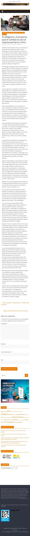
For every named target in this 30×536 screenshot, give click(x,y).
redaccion (12, 44)
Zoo (21, 422)
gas (27, 414)
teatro (3, 422)
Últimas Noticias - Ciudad (8, 32)
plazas (15, 420)
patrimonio (7, 419)
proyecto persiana (21, 419)
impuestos (5, 417)
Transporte (10, 422)
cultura (4, 414)
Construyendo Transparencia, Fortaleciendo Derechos (15, 303)
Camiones (16, 411)
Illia (2, 417)
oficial (25, 417)
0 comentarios (19, 44)
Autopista (12, 411)
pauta (12, 419)
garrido (25, 414)
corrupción (20, 411)
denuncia (10, 414)
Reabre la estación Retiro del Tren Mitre (16, 311)
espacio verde (20, 414)
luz (10, 417)
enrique (14, 414)
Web (2, 360)
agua (2, 411)
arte (8, 411)
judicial (8, 417)
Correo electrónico (6, 352)
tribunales (17, 422)
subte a (27, 419)
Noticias (20, 417)
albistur (5, 411)
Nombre (3, 344)
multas (14, 417)
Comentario (4, 323)
